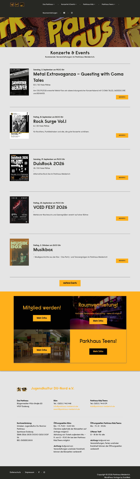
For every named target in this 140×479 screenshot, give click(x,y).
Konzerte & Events (68, 4)
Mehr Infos (122, 97)
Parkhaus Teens (108, 4)
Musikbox (43, 250)
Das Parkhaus (48, 4)
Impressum (29, 472)
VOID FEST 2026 (50, 207)
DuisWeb (126, 478)
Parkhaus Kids (88, 4)
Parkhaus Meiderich (121, 475)
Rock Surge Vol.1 (49, 122)
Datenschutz (15, 472)
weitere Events (70, 283)
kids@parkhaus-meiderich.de (102, 406)
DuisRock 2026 (48, 164)
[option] (70, 25)
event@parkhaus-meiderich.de (67, 409)
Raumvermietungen (50, 13)
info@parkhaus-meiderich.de (66, 406)
